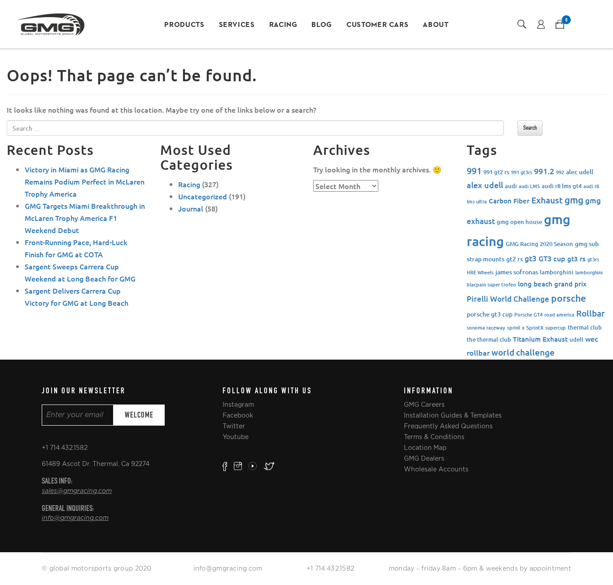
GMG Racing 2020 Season (539, 244)
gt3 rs (576, 258)
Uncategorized (202, 196)
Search (530, 128)
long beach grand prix (552, 283)
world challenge (523, 352)
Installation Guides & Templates (453, 415)
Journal (190, 208)
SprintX (534, 327)
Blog (321, 25)
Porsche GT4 (528, 314)
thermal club (585, 327)
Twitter (234, 426)
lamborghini (557, 272)
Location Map (425, 447)
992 (560, 172)
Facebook (238, 415)
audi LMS (529, 186)
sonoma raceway (486, 327)
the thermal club (489, 339)
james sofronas (516, 272)
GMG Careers (424, 404)
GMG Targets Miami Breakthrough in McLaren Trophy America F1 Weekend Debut (85, 218)
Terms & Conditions (434, 436)
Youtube (236, 436)
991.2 (544, 171)
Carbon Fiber (509, 200)
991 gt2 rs (496, 172)
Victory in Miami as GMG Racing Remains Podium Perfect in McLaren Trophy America (84, 181)
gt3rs (593, 259)
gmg (574, 200)
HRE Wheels (480, 272)
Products (184, 25)
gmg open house (519, 222)
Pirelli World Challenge (508, 299)
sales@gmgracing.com (77, 491)
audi (511, 186)
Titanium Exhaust (540, 338)
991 (474, 170)
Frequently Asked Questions (448, 426)
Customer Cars (377, 25)
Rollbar (590, 313)
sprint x (516, 327)
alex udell (485, 185)
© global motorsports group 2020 (97, 568)
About (435, 25)
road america (559, 314)
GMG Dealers (424, 458)
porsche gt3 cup (489, 314)
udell (576, 339)
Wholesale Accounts (436, 469)
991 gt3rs (521, 172)
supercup (555, 327)
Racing (283, 25)
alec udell (579, 171)
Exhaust (547, 200)
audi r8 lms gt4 (562, 186)
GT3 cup (552, 258)
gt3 (531, 258)
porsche (568, 298)
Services (237, 25)
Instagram (238, 404)
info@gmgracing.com (75, 518)
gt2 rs (514, 259)
